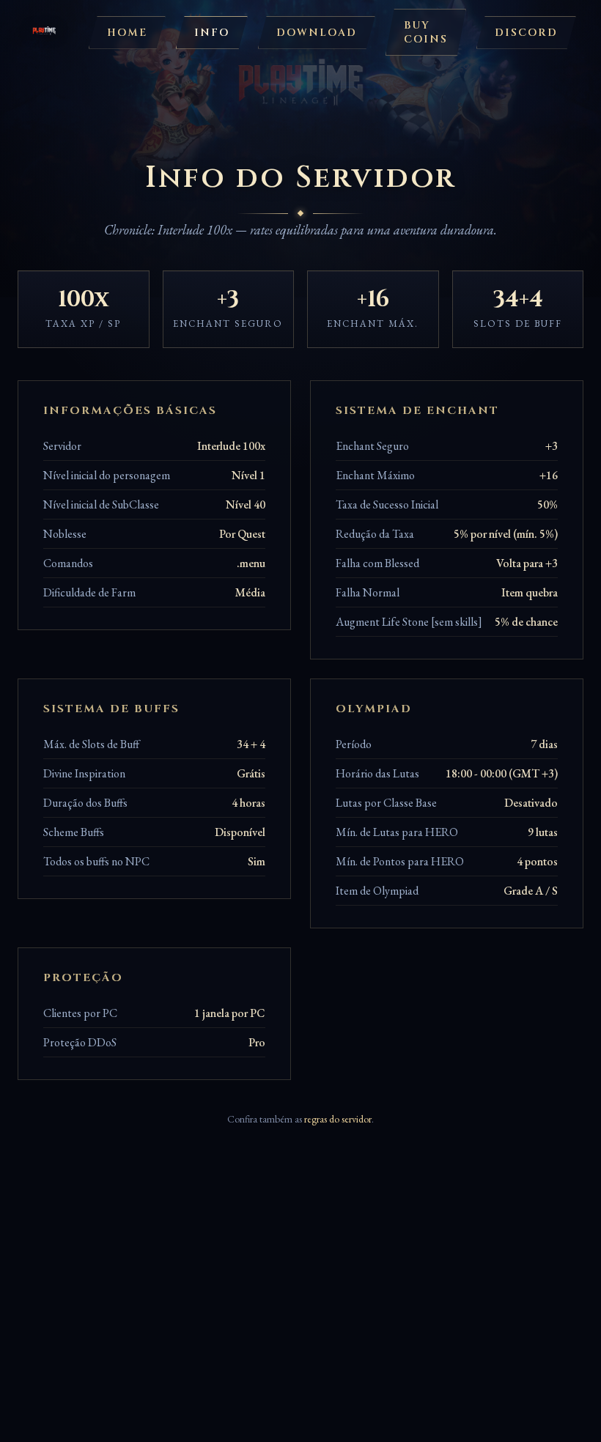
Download (316, 33)
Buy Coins (426, 32)
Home (127, 33)
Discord (526, 33)
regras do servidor (338, 1118)
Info (211, 33)
